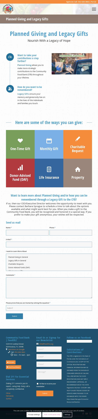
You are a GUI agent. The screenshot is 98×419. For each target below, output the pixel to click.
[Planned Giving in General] (49, 257)
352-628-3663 (19, 352)
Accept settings (34, 415)
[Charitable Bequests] (49, 264)
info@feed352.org (46, 344)
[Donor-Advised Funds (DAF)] (49, 267)
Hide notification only (52, 415)
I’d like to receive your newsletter (46, 385)
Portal (93, 2)
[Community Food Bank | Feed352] (8, 9)
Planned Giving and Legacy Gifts (27, 19)
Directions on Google (16, 349)
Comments (10, 275)
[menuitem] (93, 9)
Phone (52, 228)
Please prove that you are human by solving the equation (28, 303)
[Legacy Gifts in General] (49, 260)
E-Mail (9, 239)
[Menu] (93, 9)
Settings (67, 415)
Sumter (9, 398)
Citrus (8, 393)
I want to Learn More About (16, 251)
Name (9, 228)
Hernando (10, 396)
